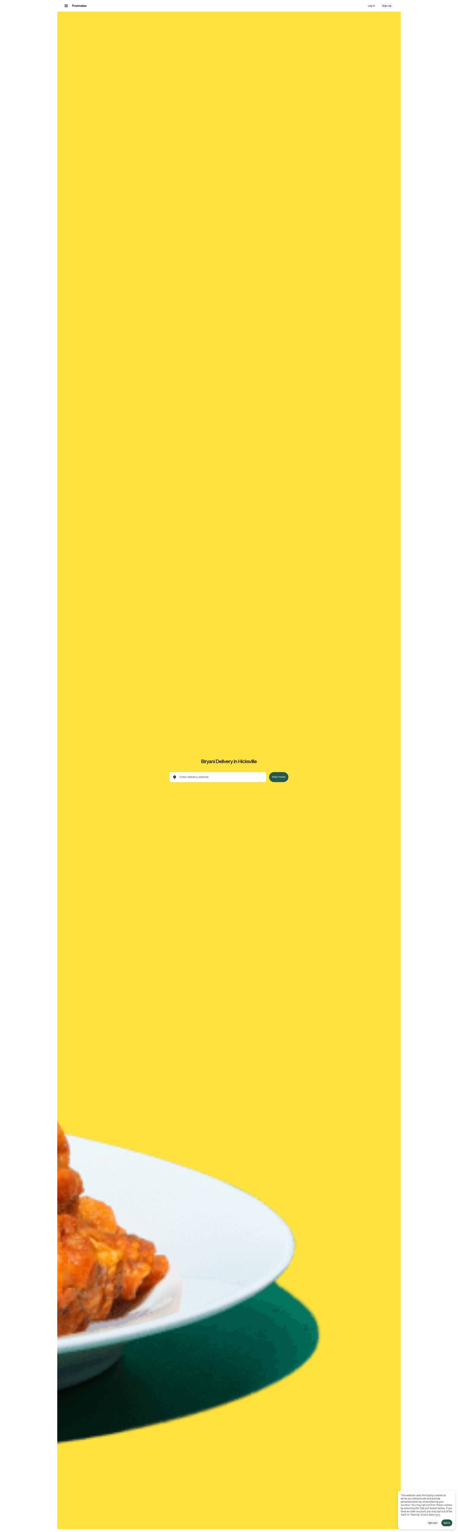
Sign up (386, 5)
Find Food (279, 777)
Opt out (432, 1522)
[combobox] (221, 777)
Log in (371, 5)
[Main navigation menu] (66, 5)
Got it (447, 1522)
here (437, 1514)
